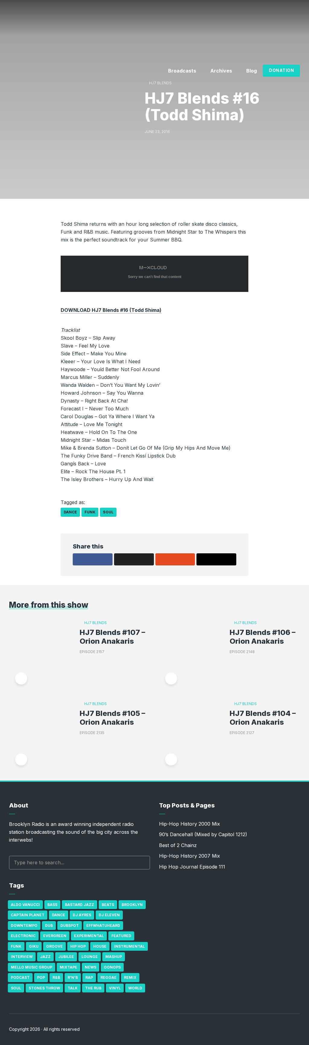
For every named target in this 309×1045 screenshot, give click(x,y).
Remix (130, 977)
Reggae (108, 977)
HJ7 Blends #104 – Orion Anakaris (263, 717)
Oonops (112, 967)
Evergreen (54, 935)
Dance (70, 512)
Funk (89, 512)
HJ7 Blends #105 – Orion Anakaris (112, 717)
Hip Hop (78, 946)
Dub (49, 925)
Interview (22, 956)
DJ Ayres (82, 915)
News (90, 967)
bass (52, 904)
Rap (89, 977)
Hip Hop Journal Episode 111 (192, 867)
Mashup (113, 956)
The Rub (93, 988)
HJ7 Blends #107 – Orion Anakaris (112, 636)
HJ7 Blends (160, 83)
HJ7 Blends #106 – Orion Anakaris (262, 636)
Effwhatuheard (103, 925)
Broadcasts (182, 71)
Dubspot (69, 925)
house (100, 946)
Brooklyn (132, 904)
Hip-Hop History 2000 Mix (189, 824)
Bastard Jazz (79, 904)
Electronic (23, 935)
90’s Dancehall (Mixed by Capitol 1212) (203, 834)
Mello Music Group (31, 967)
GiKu (34, 946)
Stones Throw (44, 988)
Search (142, 862)
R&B (56, 977)
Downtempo (24, 925)
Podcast (20, 977)
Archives (221, 71)
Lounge (89, 956)
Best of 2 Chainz (178, 845)
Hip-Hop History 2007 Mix (189, 856)
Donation (281, 70)
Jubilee (66, 956)
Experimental (89, 935)
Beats (108, 904)
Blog (251, 71)
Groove (54, 946)
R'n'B (73, 977)
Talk (73, 988)
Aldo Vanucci (25, 904)
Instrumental (129, 946)
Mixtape (68, 967)
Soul (108, 512)
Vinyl (115, 988)
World (135, 988)
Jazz (45, 956)
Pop (41, 977)
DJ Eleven (109, 915)
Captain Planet (27, 915)
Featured (121, 935)
